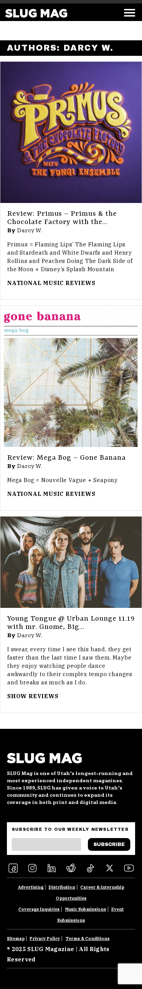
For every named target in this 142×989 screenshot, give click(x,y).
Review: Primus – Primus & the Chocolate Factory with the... (62, 218)
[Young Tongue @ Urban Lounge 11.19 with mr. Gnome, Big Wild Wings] (71, 562)
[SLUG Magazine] (36, 13)
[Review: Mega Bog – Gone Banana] (71, 376)
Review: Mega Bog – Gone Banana (66, 458)
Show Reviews (33, 696)
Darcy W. (30, 230)
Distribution (62, 887)
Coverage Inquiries (39, 909)
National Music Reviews (51, 282)
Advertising (30, 887)
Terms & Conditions (87, 938)
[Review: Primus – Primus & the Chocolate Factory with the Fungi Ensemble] (71, 132)
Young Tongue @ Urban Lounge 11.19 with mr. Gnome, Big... (71, 623)
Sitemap (15, 938)
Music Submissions (85, 909)
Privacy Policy (45, 938)
